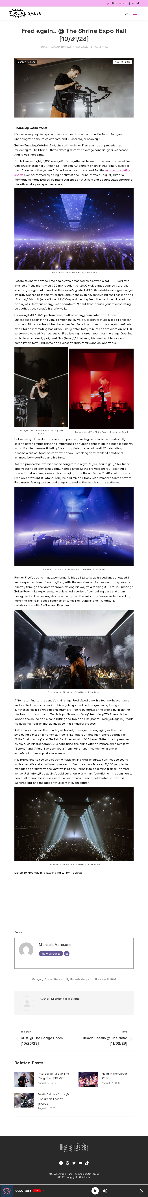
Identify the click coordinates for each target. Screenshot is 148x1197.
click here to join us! (124, 3)
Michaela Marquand (55, 944)
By (79, 979)
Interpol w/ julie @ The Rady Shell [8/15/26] (53, 1076)
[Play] (95, 1190)
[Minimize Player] (141, 1191)
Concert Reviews (27, 62)
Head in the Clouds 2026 (115, 1076)
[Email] (66, 953)
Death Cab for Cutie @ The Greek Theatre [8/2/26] (53, 1099)
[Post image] (24, 1079)
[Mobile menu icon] (135, 13)
